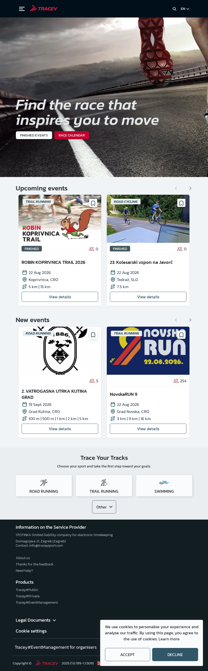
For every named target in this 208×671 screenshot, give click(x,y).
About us (23, 558)
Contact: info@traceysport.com (39, 545)
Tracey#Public (27, 590)
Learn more (169, 639)
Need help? (24, 570)
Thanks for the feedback (34, 564)
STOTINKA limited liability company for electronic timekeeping (64, 535)
